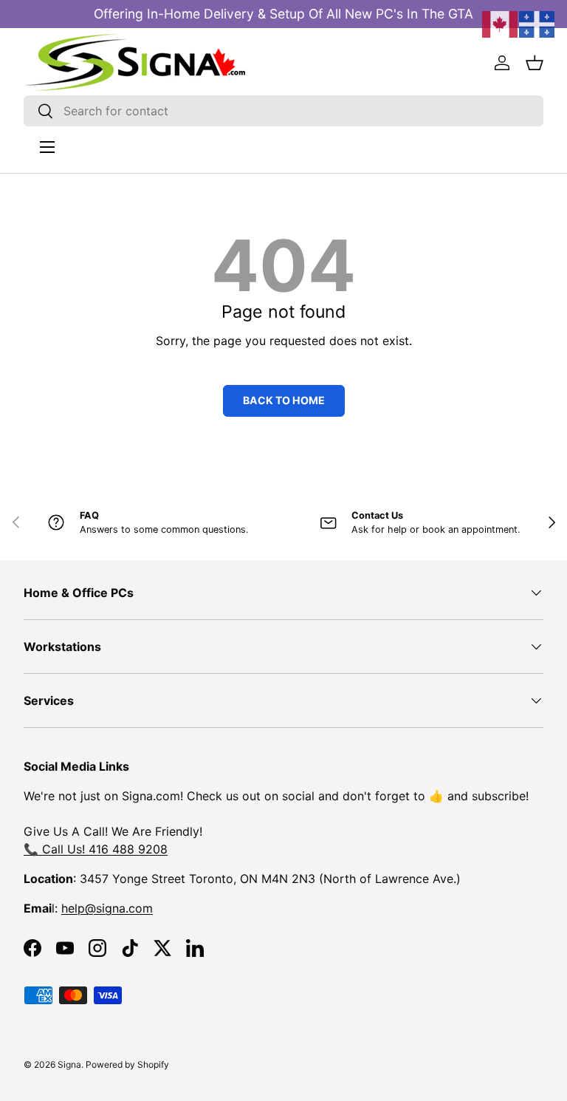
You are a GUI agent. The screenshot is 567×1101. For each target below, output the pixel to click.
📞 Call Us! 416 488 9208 (96, 849)
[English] (500, 23)
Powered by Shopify (127, 1064)
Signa (69, 1064)
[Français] (537, 23)
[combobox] (283, 110)
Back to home (284, 400)
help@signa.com (107, 908)
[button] (534, 63)
